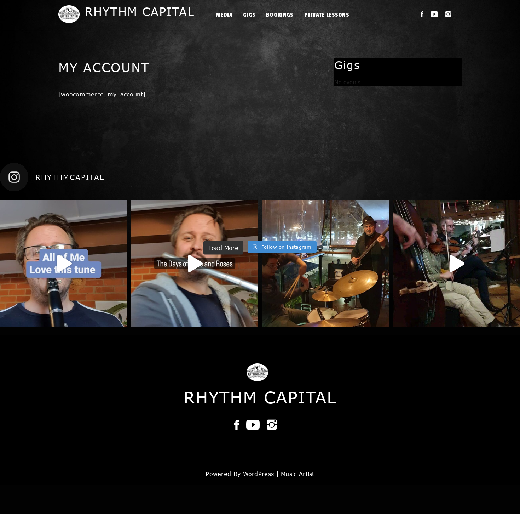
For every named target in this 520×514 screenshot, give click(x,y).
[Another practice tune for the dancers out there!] (63, 263)
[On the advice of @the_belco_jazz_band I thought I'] (194, 263)
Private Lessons (326, 14)
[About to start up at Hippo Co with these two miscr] (325, 263)
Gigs (249, 14)
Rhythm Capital (140, 11)
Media (224, 14)
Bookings (279, 14)
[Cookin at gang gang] (456, 263)
